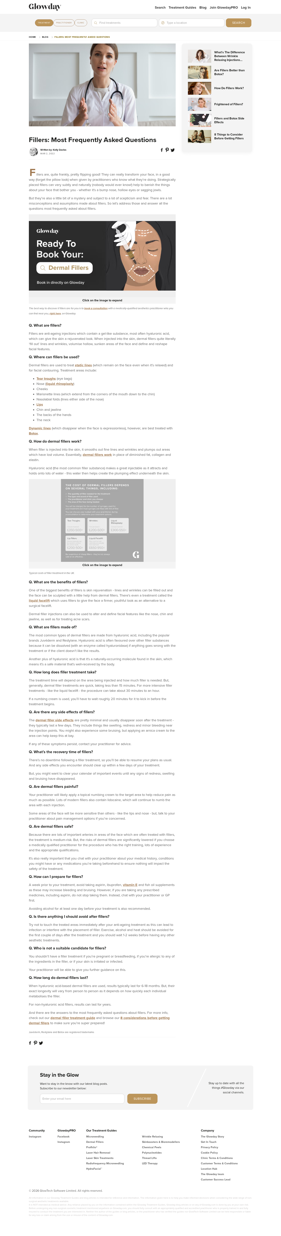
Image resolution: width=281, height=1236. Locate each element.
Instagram (35, 1136)
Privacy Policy (209, 1147)
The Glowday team (212, 1174)
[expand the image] (102, 255)
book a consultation (96, 308)
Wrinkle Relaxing (152, 1136)
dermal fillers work (97, 455)
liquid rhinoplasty (59, 384)
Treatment (44, 23)
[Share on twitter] (173, 152)
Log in (246, 7)
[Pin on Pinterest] (167, 152)
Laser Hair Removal (98, 1152)
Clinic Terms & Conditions (217, 1158)
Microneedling (95, 1136)
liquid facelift (39, 600)
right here (55, 313)
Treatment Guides (182, 7)
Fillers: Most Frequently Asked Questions (82, 37)
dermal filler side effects (55, 720)
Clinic (80, 23)
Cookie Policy (209, 1152)
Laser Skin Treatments (100, 1158)
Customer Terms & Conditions (219, 1163)
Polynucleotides (152, 1152)
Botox (33, 433)
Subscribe (142, 1099)
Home (32, 37)
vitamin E (130, 885)
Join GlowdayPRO (224, 7)
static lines (83, 365)
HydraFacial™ (94, 1168)
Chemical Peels (151, 1147)
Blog (203, 7)
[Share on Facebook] (162, 152)
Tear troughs (46, 378)
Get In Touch (208, 1142)
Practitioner (64, 23)
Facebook (63, 1136)
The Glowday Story (212, 1136)
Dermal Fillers (95, 1142)
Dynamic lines (40, 428)
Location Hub (209, 1168)
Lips (40, 404)
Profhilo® (91, 1147)
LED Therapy (150, 1163)
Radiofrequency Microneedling (105, 1163)
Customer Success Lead (215, 1179)
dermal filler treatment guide (72, 1018)
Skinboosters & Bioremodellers (161, 1142)
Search (160, 7)
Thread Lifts (149, 1158)
